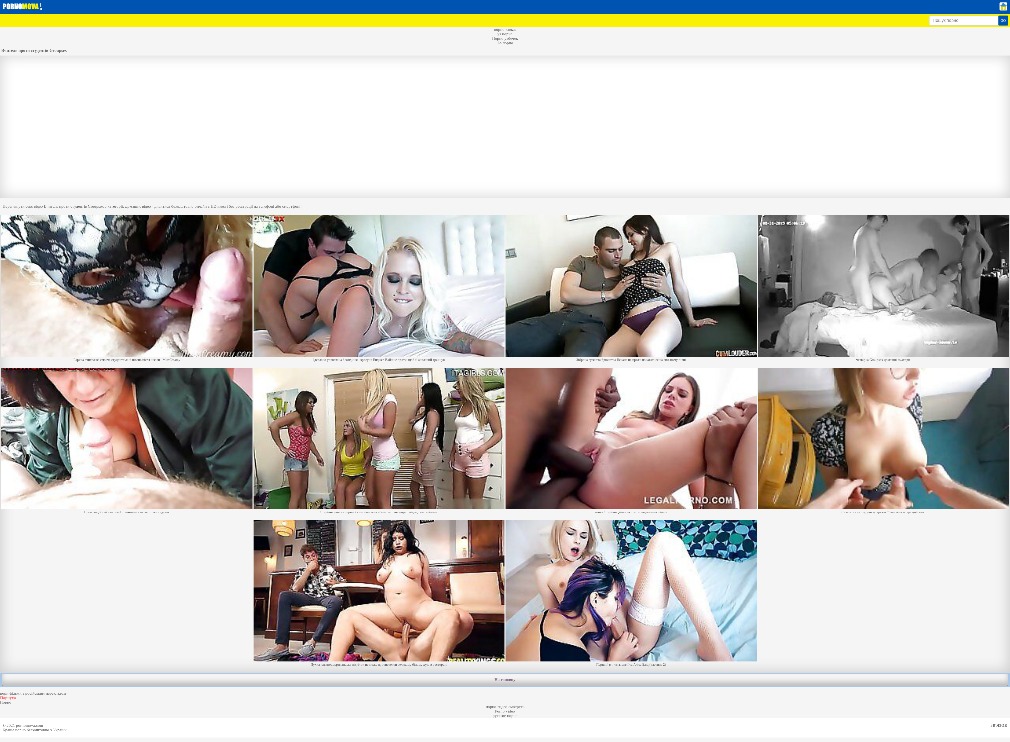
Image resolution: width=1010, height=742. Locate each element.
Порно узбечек (505, 38)
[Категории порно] (1003, 9)
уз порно (505, 34)
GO (1003, 21)
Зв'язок (999, 725)
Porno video (505, 711)
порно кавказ (505, 29)
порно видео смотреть (505, 707)
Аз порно (505, 43)
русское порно (505, 716)
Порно (5, 702)
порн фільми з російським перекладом (33, 693)
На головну (505, 680)
